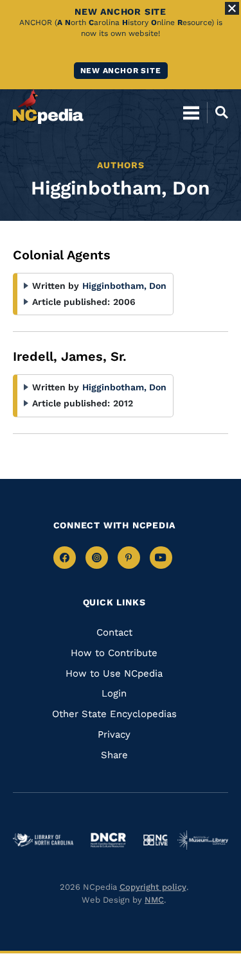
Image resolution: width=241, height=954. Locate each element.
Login (114, 693)
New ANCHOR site (120, 70)
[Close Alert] (232, 8)
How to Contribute (114, 653)
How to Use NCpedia (114, 673)
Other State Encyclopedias (114, 714)
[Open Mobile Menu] (191, 112)
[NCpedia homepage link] (48, 107)
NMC (154, 900)
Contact (114, 632)
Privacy (114, 734)
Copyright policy (153, 887)
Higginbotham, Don (124, 286)
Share (114, 755)
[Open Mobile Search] (217, 112)
